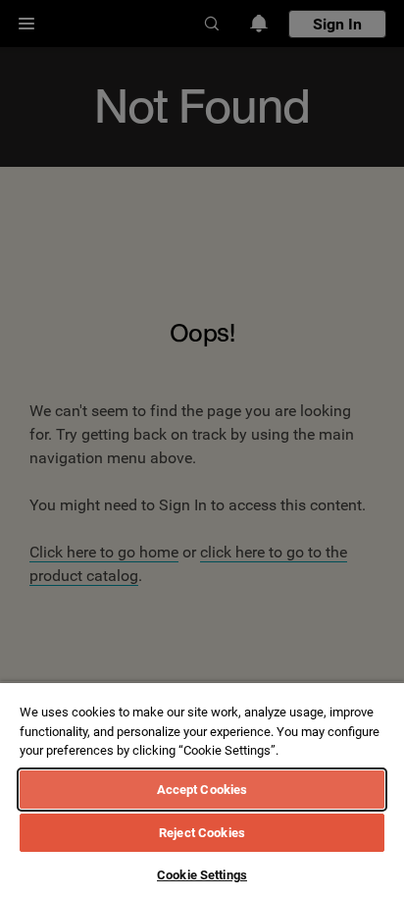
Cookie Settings (202, 875)
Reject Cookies (202, 832)
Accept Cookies (202, 789)
